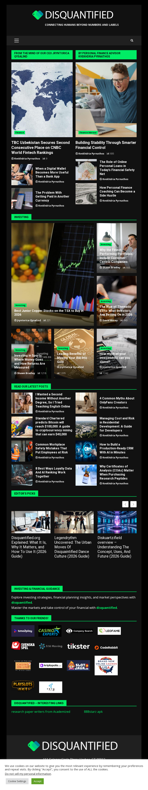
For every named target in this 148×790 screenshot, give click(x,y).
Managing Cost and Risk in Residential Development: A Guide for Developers (86, 427)
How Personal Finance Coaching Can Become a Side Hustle (86, 193)
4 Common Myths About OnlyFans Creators (86, 403)
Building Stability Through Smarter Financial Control (106, 99)
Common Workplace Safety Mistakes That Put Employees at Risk (22, 451)
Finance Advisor (88, 132)
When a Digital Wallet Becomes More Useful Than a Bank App (22, 174)
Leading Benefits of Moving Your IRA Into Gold (72, 358)
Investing (20, 305)
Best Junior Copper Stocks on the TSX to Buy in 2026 (52, 274)
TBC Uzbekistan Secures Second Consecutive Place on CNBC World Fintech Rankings (42, 99)
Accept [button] (37, 781)
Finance (19, 132)
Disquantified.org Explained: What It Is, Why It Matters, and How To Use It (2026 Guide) (28, 546)
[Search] (132, 40)
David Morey (110, 320)
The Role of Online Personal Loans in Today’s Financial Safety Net (86, 169)
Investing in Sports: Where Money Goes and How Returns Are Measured (29, 361)
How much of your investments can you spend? (115, 358)
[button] (133, 504)
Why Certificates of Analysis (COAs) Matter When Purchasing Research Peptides (86, 475)
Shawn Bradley (111, 267)
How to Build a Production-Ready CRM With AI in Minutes (86, 451)
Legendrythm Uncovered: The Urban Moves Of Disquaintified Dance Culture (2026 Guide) (72, 546)
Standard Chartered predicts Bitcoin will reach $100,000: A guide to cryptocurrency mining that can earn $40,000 (22, 427)
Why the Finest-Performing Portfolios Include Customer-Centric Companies (116, 256)
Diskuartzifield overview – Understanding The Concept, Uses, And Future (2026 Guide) (114, 546)
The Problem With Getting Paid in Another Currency (22, 198)
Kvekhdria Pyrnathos (27, 158)
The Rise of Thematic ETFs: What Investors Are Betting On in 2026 (116, 311)
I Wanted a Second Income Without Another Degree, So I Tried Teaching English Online (22, 403)
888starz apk (93, 712)
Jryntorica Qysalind (29, 320)
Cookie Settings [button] (17, 781)
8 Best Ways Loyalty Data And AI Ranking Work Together (22, 475)
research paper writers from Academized (40, 712)
